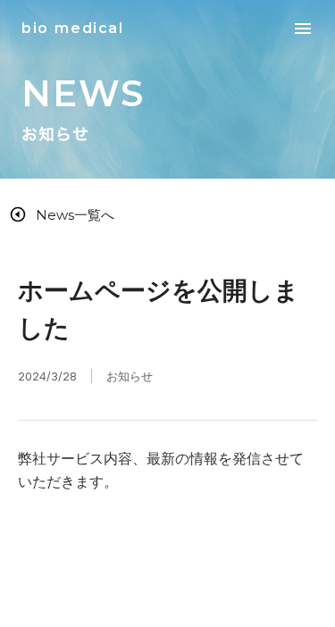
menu (303, 28)
